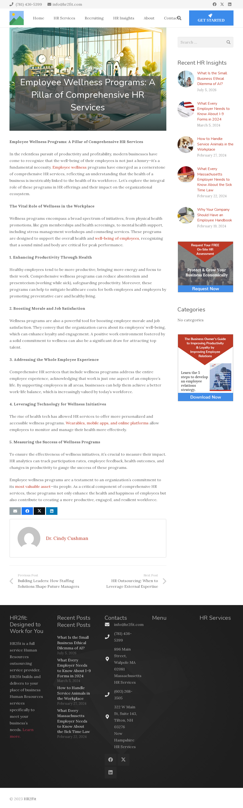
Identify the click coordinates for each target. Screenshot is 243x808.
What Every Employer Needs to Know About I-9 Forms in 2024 (213, 111)
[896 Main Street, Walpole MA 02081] (109, 659)
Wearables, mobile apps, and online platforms (107, 423)
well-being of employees (117, 238)
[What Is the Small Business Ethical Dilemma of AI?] (186, 79)
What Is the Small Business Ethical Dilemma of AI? (212, 78)
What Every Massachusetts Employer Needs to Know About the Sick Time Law (214, 179)
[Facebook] (214, 4)
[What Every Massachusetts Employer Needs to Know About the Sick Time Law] (186, 174)
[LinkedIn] (230, 4)
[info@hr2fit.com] (109, 624)
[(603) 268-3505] (109, 694)
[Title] (16, 18)
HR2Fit (30, 798)
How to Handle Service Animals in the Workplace (215, 144)
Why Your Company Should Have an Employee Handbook (214, 215)
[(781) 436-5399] (109, 636)
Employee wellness (69, 167)
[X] (222, 4)
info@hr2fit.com (129, 624)
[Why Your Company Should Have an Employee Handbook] (186, 215)
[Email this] (15, 511)
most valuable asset (33, 486)
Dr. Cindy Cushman (67, 538)
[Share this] (27, 511)
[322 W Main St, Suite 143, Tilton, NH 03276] (109, 716)
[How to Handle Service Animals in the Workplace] (186, 144)
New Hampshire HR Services (125, 740)
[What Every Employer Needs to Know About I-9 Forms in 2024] (186, 109)
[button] (179, 18)
